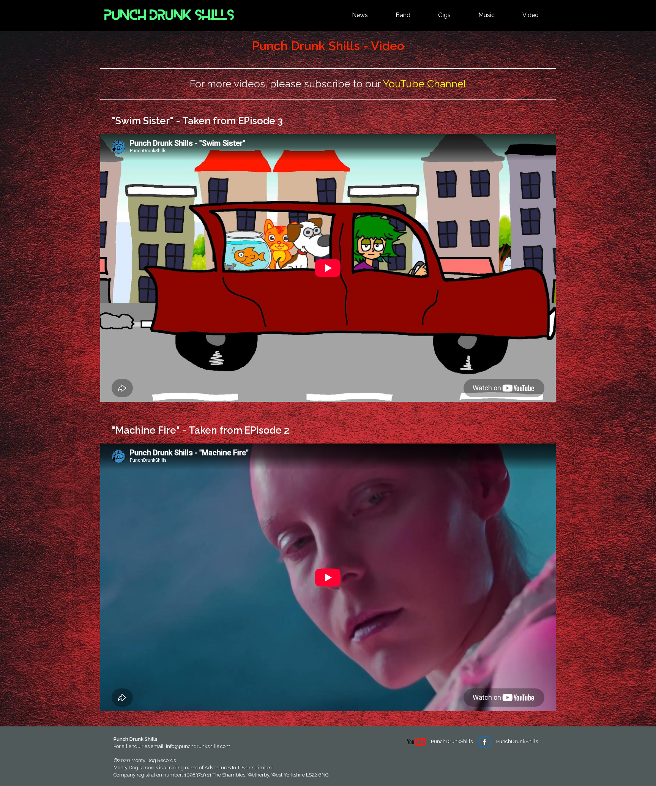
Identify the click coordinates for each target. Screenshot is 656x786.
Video (530, 15)
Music (486, 15)
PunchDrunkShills (451, 741)
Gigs (444, 15)
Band (403, 15)
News (360, 15)
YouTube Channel (424, 84)
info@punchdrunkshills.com (198, 746)
